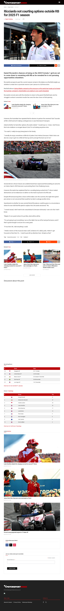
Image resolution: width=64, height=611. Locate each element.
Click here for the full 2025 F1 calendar (13, 385)
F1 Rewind (27, 261)
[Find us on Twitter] (10, 545)
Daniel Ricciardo (11, 237)
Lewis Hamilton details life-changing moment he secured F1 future (13, 266)
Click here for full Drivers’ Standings (12, 426)
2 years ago (17, 19)
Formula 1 (17, 7)
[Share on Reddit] (56, 65)
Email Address (11, 559)
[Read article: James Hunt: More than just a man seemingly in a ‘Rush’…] (36, 106)
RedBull (26, 237)
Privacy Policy (17, 602)
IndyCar (46, 261)
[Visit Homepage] (15, 2)
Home (5, 7)
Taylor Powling (9, 19)
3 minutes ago (8, 269)
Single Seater (10, 7)
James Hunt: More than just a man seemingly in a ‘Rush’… (18, 498)
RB (21, 237)
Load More (32, 275)
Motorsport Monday (27, 602)
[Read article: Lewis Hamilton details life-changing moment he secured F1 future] (7, 106)
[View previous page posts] (30, 113)
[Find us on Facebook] (7, 545)
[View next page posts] (33, 113)
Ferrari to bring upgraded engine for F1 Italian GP (16, 532)
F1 (18, 237)
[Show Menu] (59, 2)
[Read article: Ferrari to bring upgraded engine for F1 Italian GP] (32, 517)
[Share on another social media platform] (59, 65)
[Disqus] (32, 302)
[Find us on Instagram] (14, 545)
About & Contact (8, 602)
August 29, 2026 (8, 500)
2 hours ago (46, 269)
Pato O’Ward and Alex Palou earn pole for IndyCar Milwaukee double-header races (51, 266)
